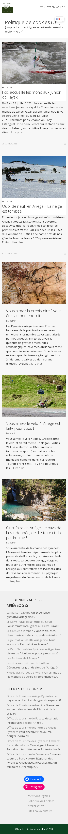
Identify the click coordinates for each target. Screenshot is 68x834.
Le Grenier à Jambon (20, 631)
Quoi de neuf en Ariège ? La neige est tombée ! (32, 209)
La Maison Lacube (18, 612)
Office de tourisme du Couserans (28, 754)
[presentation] (34, 63)
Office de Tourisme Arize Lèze (26, 705)
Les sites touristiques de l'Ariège (28, 663)
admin (13, 320)
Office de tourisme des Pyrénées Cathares (34, 741)
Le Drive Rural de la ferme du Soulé (29, 622)
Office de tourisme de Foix (24, 718)
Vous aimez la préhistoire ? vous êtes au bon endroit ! (34, 313)
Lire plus (17, 132)
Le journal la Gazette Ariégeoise (27, 640)
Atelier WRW (36, 806)
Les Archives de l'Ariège (22, 658)
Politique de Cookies (41, 801)
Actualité (7, 87)
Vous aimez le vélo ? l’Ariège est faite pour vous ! (33, 426)
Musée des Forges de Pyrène (25, 672)
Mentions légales (39, 796)
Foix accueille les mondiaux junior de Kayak (31, 95)
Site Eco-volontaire (40, 811)
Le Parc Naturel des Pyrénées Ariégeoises (33, 649)
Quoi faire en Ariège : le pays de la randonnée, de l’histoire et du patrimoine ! (33, 532)
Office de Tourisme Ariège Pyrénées (30, 696)
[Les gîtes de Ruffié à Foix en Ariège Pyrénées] (7, 7)
